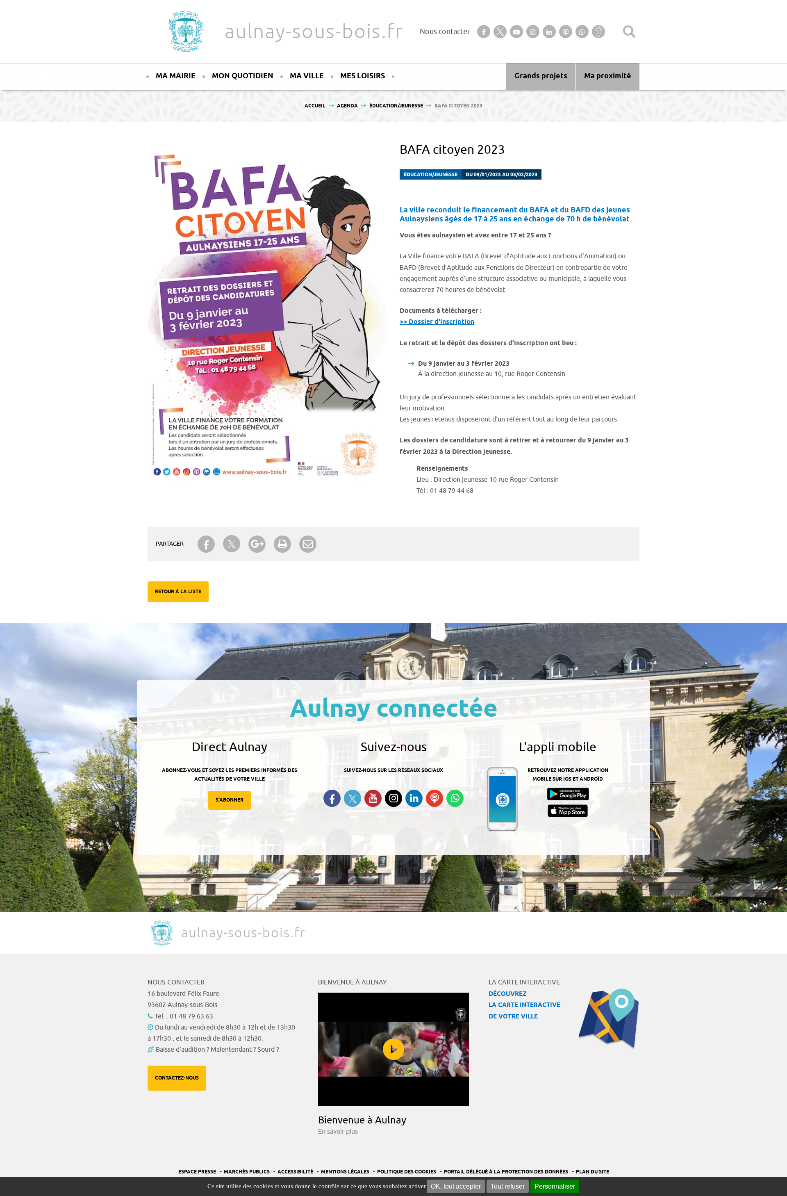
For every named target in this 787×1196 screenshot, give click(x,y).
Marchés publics (247, 1172)
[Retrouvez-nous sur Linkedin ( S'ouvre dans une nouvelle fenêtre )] (414, 798)
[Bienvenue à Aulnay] (393, 1049)
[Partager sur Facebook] (206, 544)
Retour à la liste (178, 591)
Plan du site (592, 1172)
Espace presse (197, 1172)
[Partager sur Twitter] (231, 544)
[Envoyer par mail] (307, 544)
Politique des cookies (406, 1172)
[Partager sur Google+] (257, 544)
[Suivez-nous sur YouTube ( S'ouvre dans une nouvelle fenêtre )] (373, 798)
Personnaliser (555, 1186)
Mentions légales (345, 1172)
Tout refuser (508, 1186)
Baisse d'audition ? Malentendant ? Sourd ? (217, 1050)
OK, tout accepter (456, 1186)
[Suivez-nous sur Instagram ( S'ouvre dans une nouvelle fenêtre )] (393, 798)
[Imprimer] (282, 544)
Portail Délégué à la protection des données (506, 1172)
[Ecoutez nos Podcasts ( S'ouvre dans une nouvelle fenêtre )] (434, 798)
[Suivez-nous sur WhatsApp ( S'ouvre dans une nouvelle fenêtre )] (455, 798)
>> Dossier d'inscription (437, 322)
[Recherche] (629, 31)
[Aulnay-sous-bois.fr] (185, 31)
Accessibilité (295, 1172)
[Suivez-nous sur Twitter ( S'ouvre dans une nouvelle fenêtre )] (352, 798)
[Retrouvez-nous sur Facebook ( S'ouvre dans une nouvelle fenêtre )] (332, 798)
